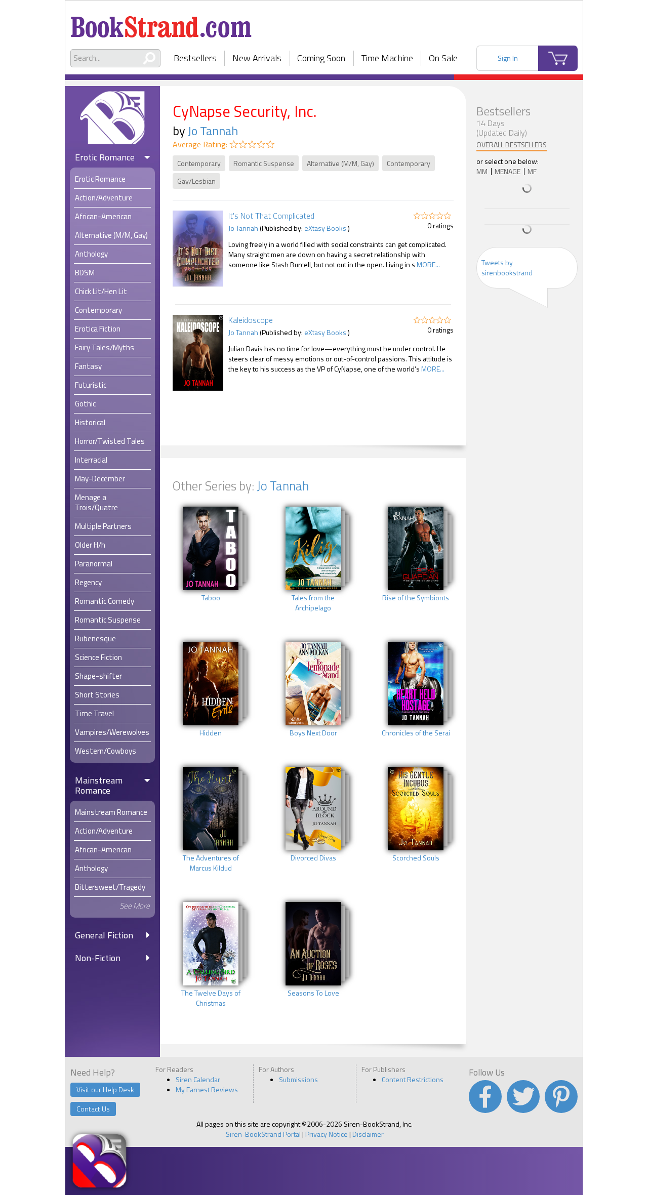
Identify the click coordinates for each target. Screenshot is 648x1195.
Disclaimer (368, 1134)
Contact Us (93, 1108)
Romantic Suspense (263, 163)
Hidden (210, 733)
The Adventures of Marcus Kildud (211, 863)
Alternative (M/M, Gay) (340, 163)
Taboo (210, 598)
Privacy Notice (326, 1134)
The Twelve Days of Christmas (210, 998)
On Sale (443, 58)
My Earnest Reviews (207, 1089)
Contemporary (199, 163)
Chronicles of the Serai (416, 733)
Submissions (298, 1079)
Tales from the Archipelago (313, 603)
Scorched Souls (415, 858)
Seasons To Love (313, 993)
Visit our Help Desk (105, 1089)
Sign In (508, 58)
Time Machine (387, 58)
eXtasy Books (325, 228)
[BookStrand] (161, 23)
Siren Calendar (198, 1079)
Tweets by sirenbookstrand (507, 267)
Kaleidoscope (250, 320)
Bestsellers (195, 58)
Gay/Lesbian (196, 181)
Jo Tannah (213, 130)
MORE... (428, 264)
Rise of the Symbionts (415, 598)
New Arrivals (256, 58)
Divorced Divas (313, 858)
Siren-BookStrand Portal (263, 1134)
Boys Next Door (313, 733)
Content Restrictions (412, 1079)
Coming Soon (321, 58)
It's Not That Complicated (271, 216)
